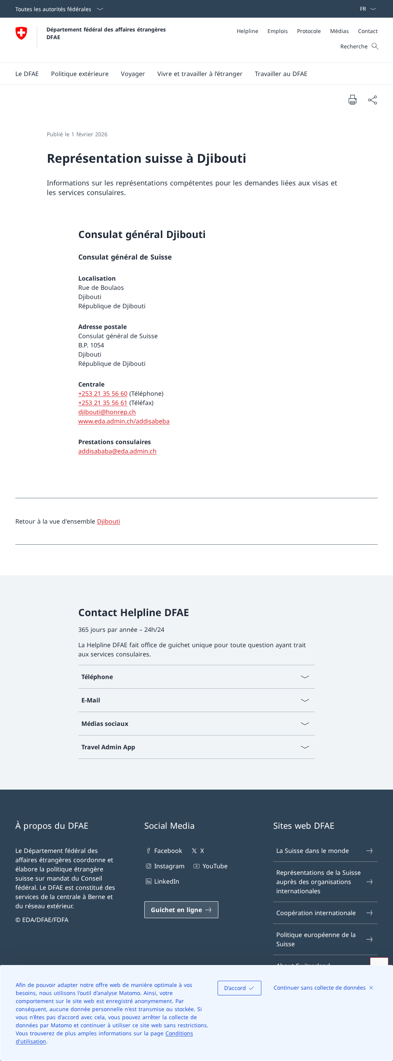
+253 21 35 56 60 (102, 393)
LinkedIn (166, 881)
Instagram (169, 866)
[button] (27, 73)
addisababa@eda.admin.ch (117, 451)
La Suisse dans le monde (312, 850)
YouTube (215, 866)
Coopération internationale (316, 913)
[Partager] (372, 100)
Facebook (168, 850)
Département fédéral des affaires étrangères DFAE (107, 33)
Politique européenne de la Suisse (316, 939)
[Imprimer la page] (352, 99)
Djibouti (108, 521)
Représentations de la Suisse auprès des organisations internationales (318, 881)
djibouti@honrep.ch (107, 412)
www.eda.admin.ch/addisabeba (124, 421)
